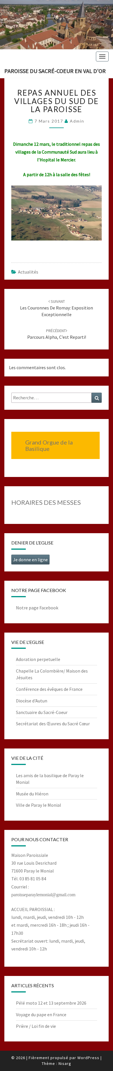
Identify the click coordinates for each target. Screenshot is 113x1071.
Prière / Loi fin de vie (36, 1026)
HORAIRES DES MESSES (46, 502)
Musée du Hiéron (32, 794)
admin (77, 121)
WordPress (88, 1057)
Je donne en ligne (30, 559)
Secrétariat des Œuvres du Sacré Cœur (53, 723)
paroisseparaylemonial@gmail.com (43, 894)
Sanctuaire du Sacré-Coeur (42, 712)
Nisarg (65, 1063)
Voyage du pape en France (41, 1014)
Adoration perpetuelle (38, 659)
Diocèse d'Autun (31, 701)
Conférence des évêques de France (49, 689)
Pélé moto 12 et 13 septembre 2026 (51, 1003)
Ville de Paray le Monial (38, 805)
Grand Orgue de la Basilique (49, 445)
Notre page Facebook (37, 608)
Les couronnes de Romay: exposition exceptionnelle (56, 308)
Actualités (28, 272)
